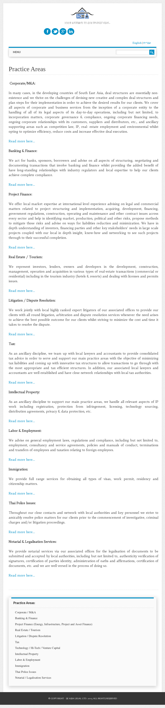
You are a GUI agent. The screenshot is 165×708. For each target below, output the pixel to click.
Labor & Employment (27, 660)
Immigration (22, 666)
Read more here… (22, 141)
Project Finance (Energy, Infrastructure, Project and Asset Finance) (53, 624)
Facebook (47, 31)
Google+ (63, 31)
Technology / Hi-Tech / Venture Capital (37, 648)
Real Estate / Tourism (27, 630)
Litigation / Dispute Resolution (33, 636)
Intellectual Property (26, 654)
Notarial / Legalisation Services (33, 677)
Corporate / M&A (25, 612)
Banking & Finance (26, 618)
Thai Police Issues (25, 672)
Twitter (55, 31)
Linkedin (70, 31)
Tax (17, 642)
